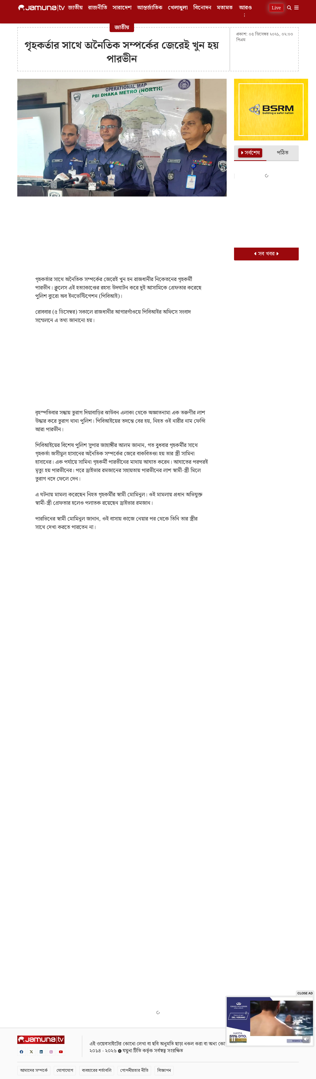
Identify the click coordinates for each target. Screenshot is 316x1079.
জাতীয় (75, 7)
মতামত (225, 7)
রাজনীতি (97, 7)
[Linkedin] (41, 1052)
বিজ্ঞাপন (164, 1070)
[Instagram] (51, 1052)
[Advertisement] (122, 236)
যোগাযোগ (65, 1070)
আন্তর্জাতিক (149, 7)
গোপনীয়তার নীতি (134, 1070)
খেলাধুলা (178, 7)
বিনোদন (202, 7)
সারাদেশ (122, 7)
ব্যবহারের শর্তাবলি (96, 1070)
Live (276, 8)
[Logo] (41, 8)
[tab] (250, 153)
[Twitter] (31, 1052)
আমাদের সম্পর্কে (34, 1070)
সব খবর (266, 254)
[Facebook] (21, 1052)
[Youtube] (61, 1052)
